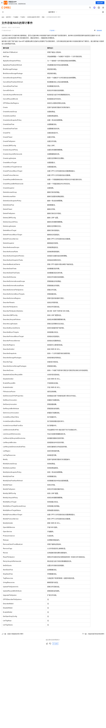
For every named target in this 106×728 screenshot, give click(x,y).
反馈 (56, 643)
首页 (3, 17)
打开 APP (100, 3)
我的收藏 (99, 30)
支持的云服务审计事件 (33, 17)
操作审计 (8, 17)
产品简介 (22, 17)
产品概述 (15, 17)
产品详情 (51, 30)
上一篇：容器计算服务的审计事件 (12, 634)
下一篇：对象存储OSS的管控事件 (93, 634)
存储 (43, 17)
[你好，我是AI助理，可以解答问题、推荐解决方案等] (94, 7)
